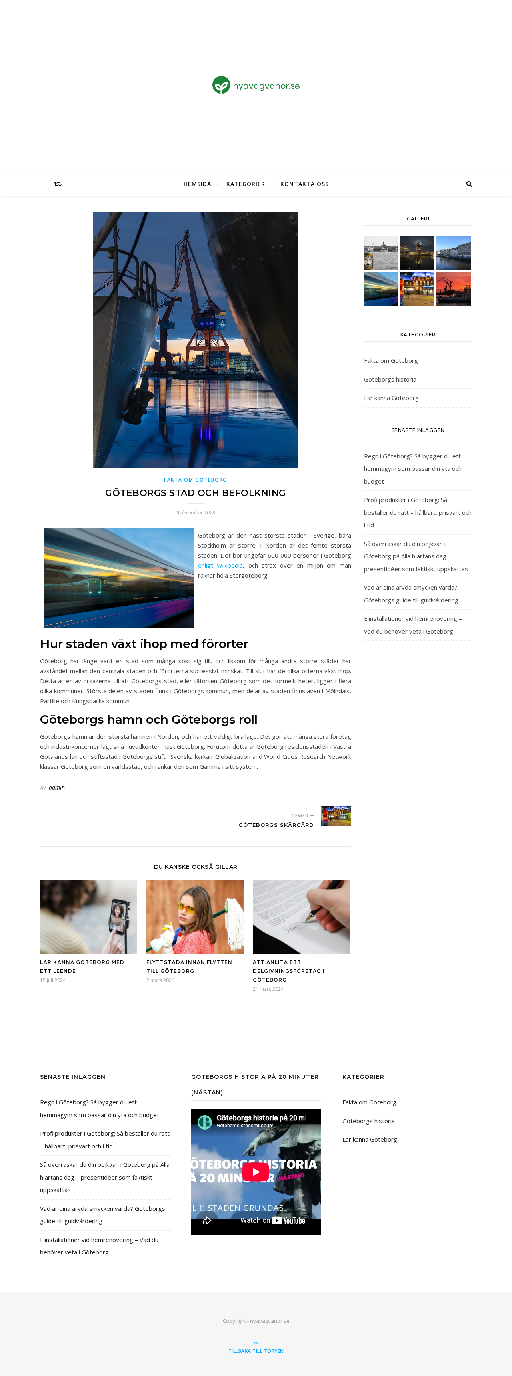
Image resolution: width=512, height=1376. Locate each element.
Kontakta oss (304, 184)
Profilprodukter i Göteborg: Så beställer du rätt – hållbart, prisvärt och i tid (418, 512)
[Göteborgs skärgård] (336, 816)
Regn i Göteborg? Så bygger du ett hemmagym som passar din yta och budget (413, 468)
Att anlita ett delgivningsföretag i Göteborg (289, 971)
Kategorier (245, 184)
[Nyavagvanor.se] (256, 85)
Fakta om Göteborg (195, 479)
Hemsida (197, 184)
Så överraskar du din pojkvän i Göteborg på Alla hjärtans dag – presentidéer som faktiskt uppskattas (416, 556)
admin (57, 787)
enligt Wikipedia (220, 565)
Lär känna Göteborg (391, 398)
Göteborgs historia (390, 379)
